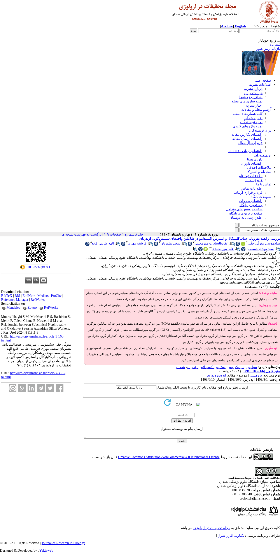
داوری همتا (254, 159)
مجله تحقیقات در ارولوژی (211, 528)
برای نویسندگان (260, 130)
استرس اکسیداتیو (213, 367)
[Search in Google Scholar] (238, 245)
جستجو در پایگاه (251, 205)
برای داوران (262, 155)
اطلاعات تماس (251, 188)
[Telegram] (41, 388)
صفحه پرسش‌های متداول (244, 209)
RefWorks (38, 299)
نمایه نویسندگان (251, 122)
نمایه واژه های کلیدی (247, 126)
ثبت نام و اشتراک (259, 172)
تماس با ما (263, 184)
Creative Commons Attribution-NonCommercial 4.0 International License (169, 457)
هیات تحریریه (253, 93)
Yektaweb (46, 550)
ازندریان (192, 367)
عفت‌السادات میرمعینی (211, 243)
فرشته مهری (137, 243)
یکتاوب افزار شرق (231, 535)
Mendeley (13, 307)
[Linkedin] (31, 388)
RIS (17, 295)
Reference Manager (14, 299)
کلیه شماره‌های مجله (247, 114)
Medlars (43, 295)
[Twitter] (50, 388)
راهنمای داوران (251, 163)
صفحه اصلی (262, 80)
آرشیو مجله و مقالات (256, 109)
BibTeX (6, 295)
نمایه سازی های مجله (247, 101)
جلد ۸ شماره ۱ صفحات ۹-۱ (123, 234)
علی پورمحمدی (223, 249)
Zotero (32, 307)
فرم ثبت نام (253, 180)
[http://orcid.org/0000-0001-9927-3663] (243, 245)
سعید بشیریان (170, 243)
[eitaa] (12, 388)
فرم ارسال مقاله (250, 143)
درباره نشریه (253, 89)
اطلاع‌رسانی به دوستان (245, 217)
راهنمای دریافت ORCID (245, 151)
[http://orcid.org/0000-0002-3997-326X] (205, 250)
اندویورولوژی (216, 375)
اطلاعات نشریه (260, 84)
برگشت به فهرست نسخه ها (81, 234)
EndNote (29, 295)
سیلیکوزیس (236, 367)
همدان (180, 367)
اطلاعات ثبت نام (250, 176)
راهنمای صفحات (250, 201)
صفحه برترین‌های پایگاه (245, 213)
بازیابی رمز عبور (268, 49)
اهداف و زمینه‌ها (250, 97)
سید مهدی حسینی (261, 249)
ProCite (56, 295)
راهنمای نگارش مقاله (246, 134)
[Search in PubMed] (232, 245)
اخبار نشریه (254, 105)
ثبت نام (275, 44)
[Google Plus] (22, 388)
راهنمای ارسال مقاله (247, 139)
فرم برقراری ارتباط (248, 192)
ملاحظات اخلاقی (259, 167)
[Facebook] (59, 388)
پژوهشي (256, 375)
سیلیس (251, 367)
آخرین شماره (253, 118)
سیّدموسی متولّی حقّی (264, 243)
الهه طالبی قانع (103, 243)
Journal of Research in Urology (63, 543)
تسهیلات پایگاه (261, 197)
